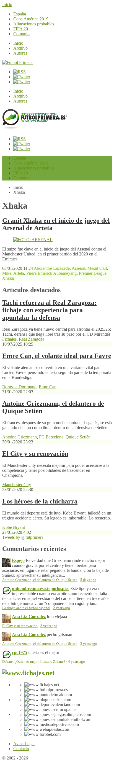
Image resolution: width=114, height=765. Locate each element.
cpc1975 (19, 652)
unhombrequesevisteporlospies (40, 588)
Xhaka (19, 192)
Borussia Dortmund (19, 386)
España (19, 14)
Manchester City (16, 484)
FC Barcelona (51, 437)
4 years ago (76, 662)
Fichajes (9, 339)
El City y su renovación (35, 453)
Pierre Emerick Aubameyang (51, 273)
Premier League (93, 273)
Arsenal (78, 268)
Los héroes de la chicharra (39, 501)
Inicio (7, 4)
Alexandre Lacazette (52, 268)
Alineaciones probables (33, 23)
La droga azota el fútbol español (26, 608)
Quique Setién (78, 437)
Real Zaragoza (31, 339)
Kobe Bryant (13, 527)
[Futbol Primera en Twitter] (21, 81)
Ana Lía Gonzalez (29, 616)
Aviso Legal (24, 743)
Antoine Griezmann (19, 437)
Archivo (20, 48)
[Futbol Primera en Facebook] (21, 76)
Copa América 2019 (30, 19)
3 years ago (48, 626)
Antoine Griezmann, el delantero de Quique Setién (39, 580)
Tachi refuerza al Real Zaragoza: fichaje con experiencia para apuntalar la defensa (49, 310)
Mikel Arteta (13, 273)
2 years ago (61, 608)
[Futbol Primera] (17, 62)
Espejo (18, 560)
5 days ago (88, 580)
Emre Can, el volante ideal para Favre (56, 355)
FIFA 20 (20, 28)
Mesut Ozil (97, 268)
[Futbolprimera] (34, 127)
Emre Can (47, 386)
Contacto (21, 748)
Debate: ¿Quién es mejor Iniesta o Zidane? (33, 662)
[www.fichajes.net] (28, 673)
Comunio (21, 33)
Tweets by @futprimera (22, 537)
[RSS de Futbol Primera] (19, 71)
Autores (20, 53)
